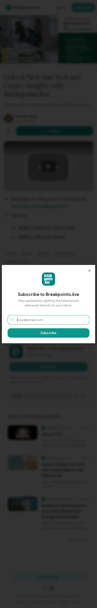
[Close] (89, 270)
